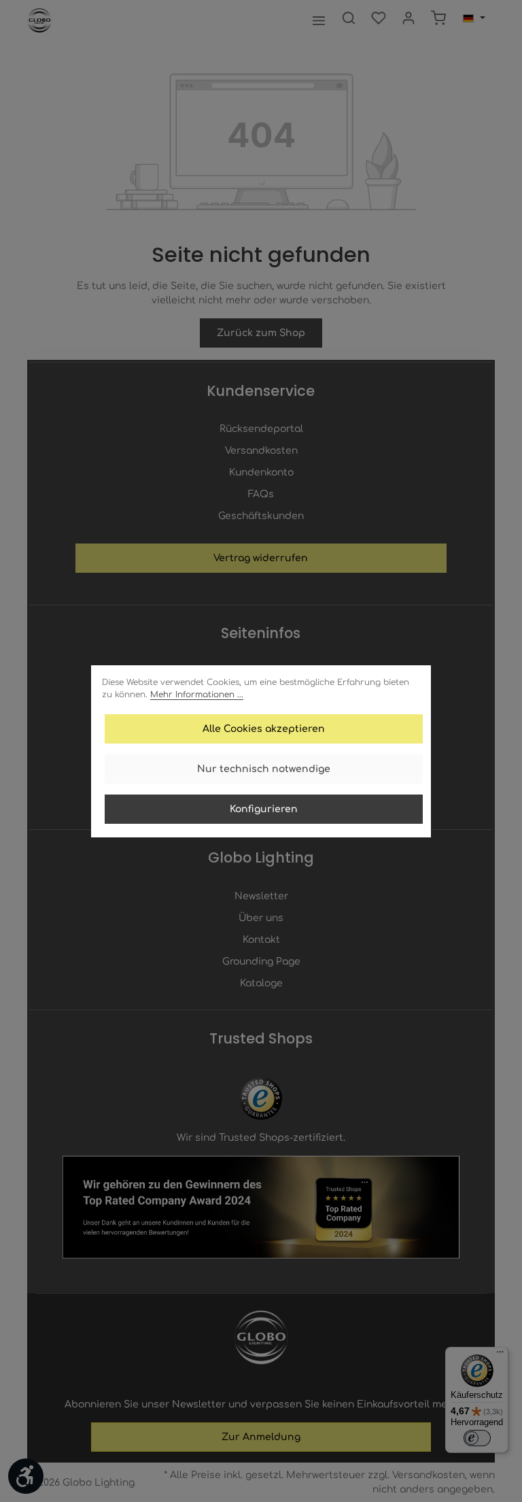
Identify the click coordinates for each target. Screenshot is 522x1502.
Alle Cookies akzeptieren (264, 729)
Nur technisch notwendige (263, 769)
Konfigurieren (264, 809)
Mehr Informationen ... (196, 694)
